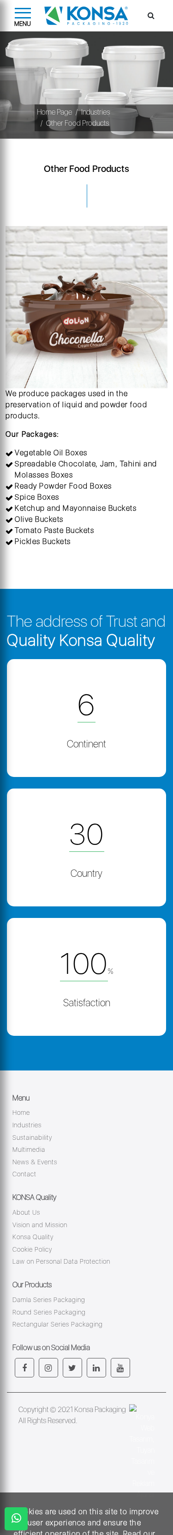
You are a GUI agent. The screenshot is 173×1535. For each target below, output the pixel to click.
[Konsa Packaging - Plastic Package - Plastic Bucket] (85, 16)
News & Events (34, 1162)
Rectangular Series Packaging (57, 1324)
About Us (26, 1212)
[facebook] (24, 1367)
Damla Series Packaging (48, 1299)
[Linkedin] (96, 1367)
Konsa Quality (33, 1237)
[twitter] (72, 1367)
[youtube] (120, 1367)
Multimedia (28, 1149)
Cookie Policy (32, 1249)
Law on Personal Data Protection (61, 1261)
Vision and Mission (39, 1225)
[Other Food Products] (86, 306)
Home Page (54, 112)
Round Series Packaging (49, 1312)
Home (21, 1112)
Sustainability (32, 1137)
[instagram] (48, 1367)
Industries (95, 112)
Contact (24, 1174)
